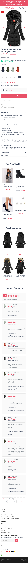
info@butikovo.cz (6, 548)
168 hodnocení (13, 53)
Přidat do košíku (14, 95)
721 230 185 (5, 549)
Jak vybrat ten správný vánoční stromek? (10, 518)
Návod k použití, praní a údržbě (8, 516)
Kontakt (2, 523)
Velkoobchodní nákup (5, 532)
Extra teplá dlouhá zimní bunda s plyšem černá (20, 276)
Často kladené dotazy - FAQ (7, 514)
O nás (2, 525)
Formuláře (3, 511)
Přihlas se (16, 540)
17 (17, 501)
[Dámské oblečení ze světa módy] (11, 8)
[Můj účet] (20, 8)
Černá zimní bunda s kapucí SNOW (7, 250)
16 (14, 501)
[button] (10, 45)
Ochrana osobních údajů (6, 528)
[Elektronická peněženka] (22, 8)
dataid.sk (25, 560)
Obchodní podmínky (5, 527)
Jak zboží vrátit (4, 513)
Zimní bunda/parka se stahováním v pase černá (7, 276)
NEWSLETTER (4, 530)
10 (9, 501)
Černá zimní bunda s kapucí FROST (20, 250)
